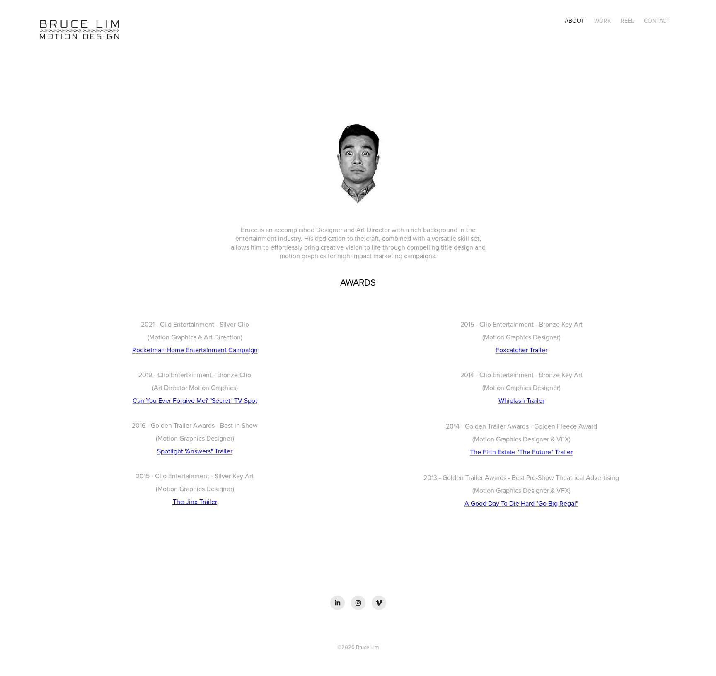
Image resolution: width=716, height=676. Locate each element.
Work (602, 21)
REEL (627, 21)
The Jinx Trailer (195, 501)
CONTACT (657, 21)
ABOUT (574, 21)
